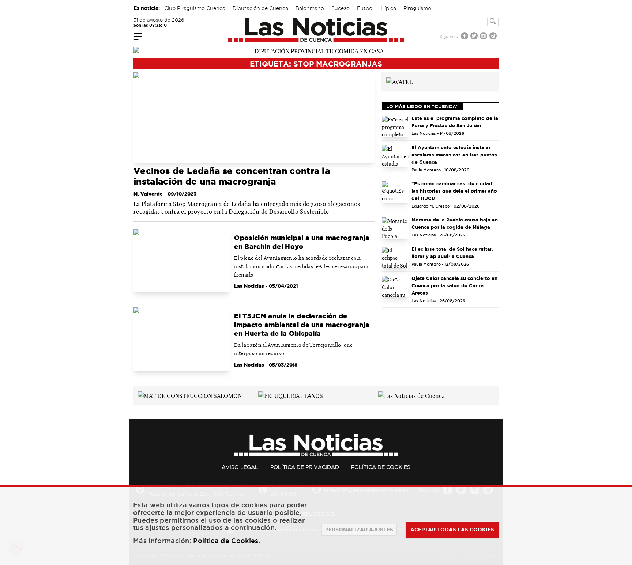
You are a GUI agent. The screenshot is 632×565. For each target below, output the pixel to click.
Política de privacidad (304, 467)
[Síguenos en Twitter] (474, 37)
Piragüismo (417, 8)
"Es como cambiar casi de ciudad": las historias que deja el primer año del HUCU (454, 191)
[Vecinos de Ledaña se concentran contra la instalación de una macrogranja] (254, 117)
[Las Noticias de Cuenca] (316, 30)
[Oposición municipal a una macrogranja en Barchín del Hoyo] (181, 261)
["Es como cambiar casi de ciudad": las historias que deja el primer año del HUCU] (395, 192)
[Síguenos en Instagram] (484, 37)
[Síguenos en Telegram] (494, 37)
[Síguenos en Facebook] (465, 37)
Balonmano (310, 8)
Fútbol (365, 8)
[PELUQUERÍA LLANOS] (290, 395)
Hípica (388, 8)
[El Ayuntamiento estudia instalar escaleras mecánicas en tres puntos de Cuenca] (395, 156)
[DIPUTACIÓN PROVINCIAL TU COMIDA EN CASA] (316, 50)
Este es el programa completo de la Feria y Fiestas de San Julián (454, 121)
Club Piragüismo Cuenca (194, 8)
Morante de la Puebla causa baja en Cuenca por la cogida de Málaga (454, 223)
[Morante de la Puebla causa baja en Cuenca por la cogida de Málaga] (395, 228)
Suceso (340, 8)
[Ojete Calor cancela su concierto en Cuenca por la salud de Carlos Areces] (395, 286)
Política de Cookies (380, 467)
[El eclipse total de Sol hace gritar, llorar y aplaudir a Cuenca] (395, 257)
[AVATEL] (399, 81)
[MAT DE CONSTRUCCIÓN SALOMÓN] (190, 395)
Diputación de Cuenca (260, 8)
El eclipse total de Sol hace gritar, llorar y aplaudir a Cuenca (452, 252)
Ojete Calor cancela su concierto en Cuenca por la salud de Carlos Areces (454, 285)
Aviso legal (240, 467)
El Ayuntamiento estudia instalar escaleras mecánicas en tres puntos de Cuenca (454, 154)
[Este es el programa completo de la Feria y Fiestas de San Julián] (395, 126)
